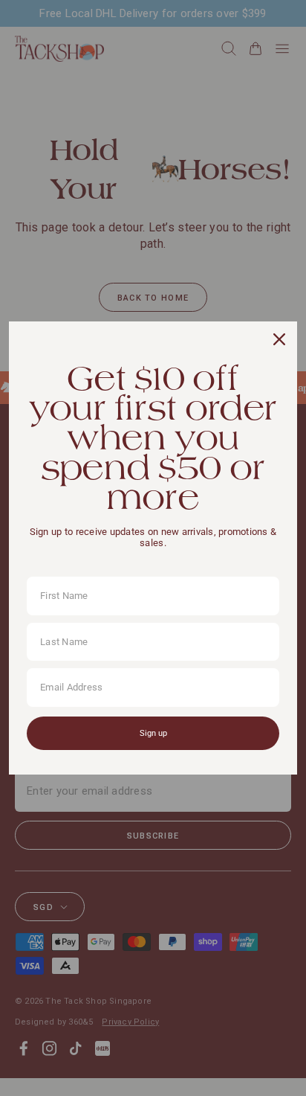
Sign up (153, 733)
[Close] (279, 339)
